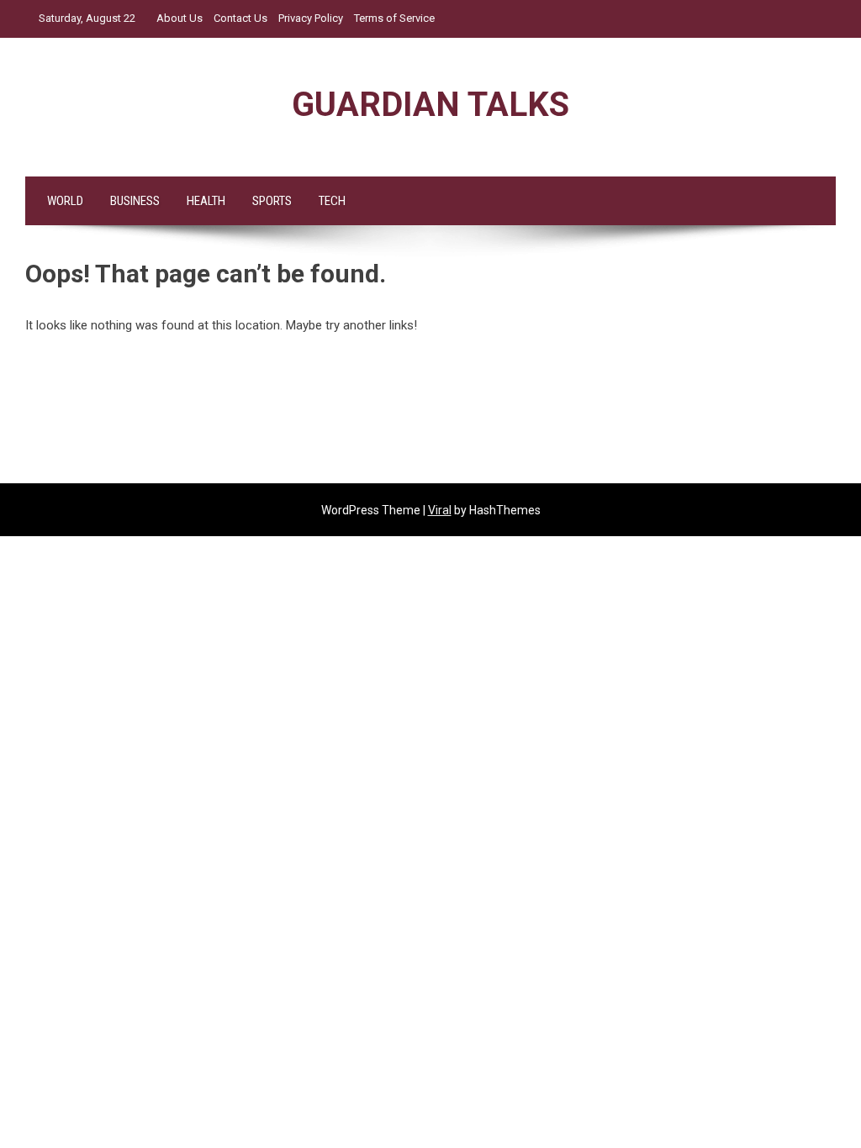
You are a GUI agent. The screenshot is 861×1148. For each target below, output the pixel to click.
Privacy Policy (310, 18)
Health (206, 200)
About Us (179, 18)
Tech (332, 200)
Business (135, 200)
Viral (440, 510)
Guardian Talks (430, 104)
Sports (272, 200)
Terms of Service (394, 18)
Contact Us (240, 18)
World (65, 200)
